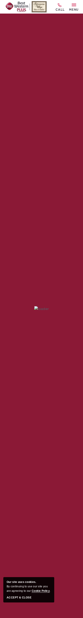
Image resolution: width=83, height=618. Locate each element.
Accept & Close (19, 597)
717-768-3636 (60, 6)
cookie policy (41, 590)
